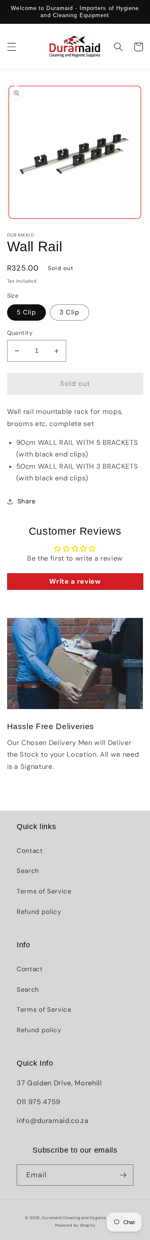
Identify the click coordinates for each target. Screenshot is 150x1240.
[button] (11, 47)
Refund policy (39, 912)
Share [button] (27, 501)
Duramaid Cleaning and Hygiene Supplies (83, 1217)
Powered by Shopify (75, 1225)
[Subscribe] (123, 1175)
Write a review (74, 581)
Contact (30, 851)
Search (28, 871)
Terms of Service (44, 891)
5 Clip (27, 312)
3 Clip (70, 312)
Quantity (20, 333)
